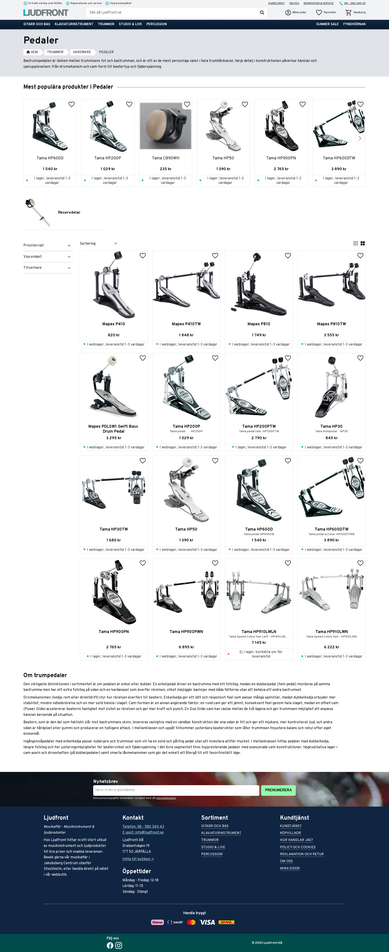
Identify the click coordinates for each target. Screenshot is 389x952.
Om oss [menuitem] (294, 3)
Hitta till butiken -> (138, 859)
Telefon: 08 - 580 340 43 (143, 827)
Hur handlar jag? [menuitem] (296, 840)
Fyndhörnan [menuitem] (354, 24)
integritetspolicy (166, 798)
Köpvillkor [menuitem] (290, 833)
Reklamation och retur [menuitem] (302, 855)
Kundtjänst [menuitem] (276, 3)
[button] (326, 12)
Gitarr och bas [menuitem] (36, 24)
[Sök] (262, 13)
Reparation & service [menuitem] (319, 3)
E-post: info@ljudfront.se (143, 832)
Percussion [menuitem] (157, 24)
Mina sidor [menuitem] (290, 869)
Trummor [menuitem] (106, 24)
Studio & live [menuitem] (130, 24)
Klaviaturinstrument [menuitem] (74, 24)
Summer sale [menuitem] (327, 24)
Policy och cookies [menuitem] (298, 848)
